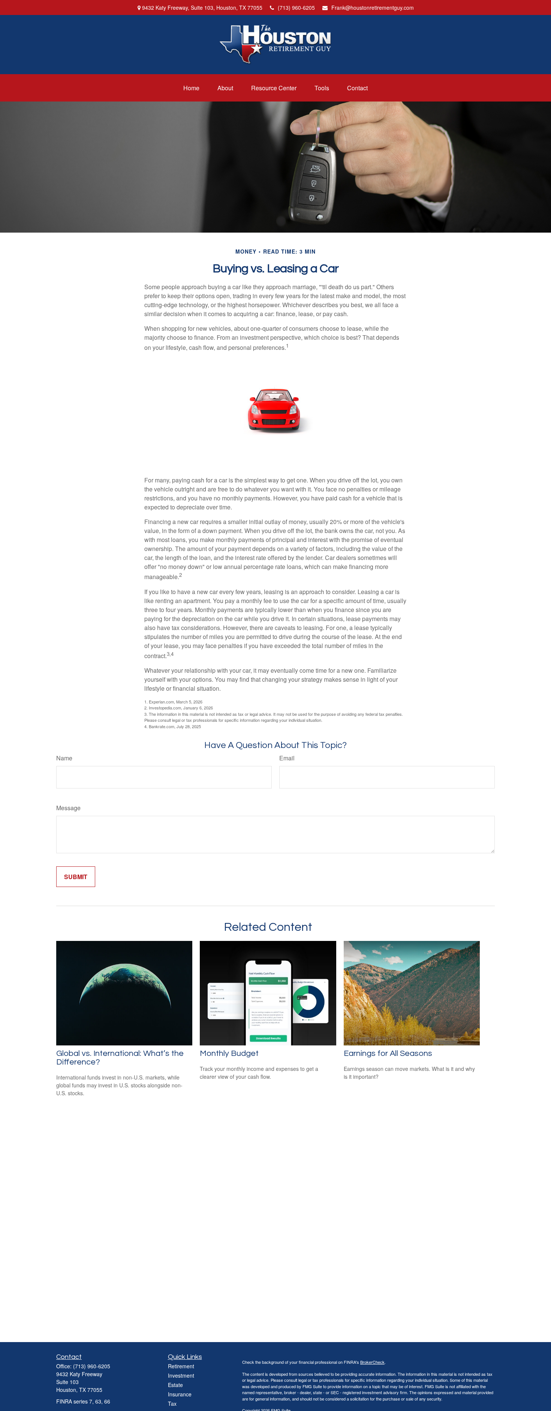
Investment (181, 1375)
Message (68, 807)
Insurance (180, 1394)
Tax (172, 1403)
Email (287, 758)
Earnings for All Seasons (388, 1053)
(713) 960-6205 (296, 7)
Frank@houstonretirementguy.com (372, 7)
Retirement (181, 1366)
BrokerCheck (372, 1362)
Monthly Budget (229, 1053)
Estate (175, 1385)
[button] (191, 88)
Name (64, 758)
